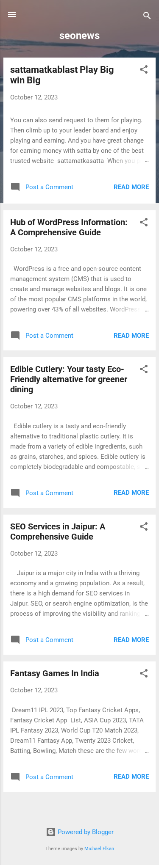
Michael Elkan (99, 848)
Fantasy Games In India (54, 673)
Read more (131, 187)
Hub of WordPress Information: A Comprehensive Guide (69, 227)
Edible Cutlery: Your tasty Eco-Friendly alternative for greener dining (68, 379)
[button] (144, 70)
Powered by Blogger (85, 832)
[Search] (147, 17)
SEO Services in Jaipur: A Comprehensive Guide (57, 531)
